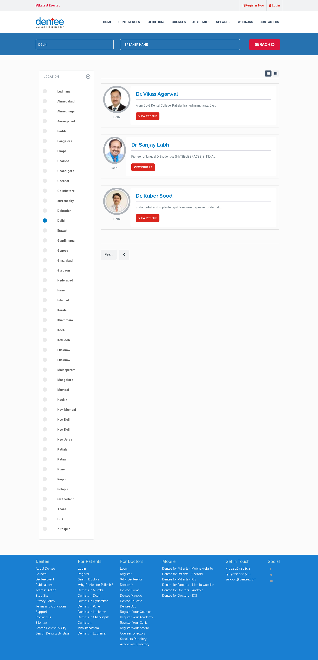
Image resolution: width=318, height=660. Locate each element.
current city (65, 201)
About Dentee (45, 568)
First (108, 254)
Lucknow (63, 350)
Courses (179, 22)
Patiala (62, 449)
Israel (61, 290)
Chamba (63, 161)
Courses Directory (133, 633)
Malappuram (66, 370)
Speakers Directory (133, 639)
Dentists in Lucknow (92, 612)
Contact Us (269, 22)
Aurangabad (66, 121)
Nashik (62, 399)
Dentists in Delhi (89, 595)
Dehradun (64, 211)
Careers (41, 574)
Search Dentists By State (52, 633)
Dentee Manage (131, 595)
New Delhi (64, 419)
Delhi (61, 220)
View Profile (147, 116)
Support (41, 612)
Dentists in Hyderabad (93, 601)
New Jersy (64, 439)
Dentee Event (45, 579)
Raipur (62, 479)
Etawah (62, 230)
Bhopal (62, 151)
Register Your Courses (135, 612)
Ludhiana (64, 91)
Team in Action (46, 590)
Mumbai (63, 390)
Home (107, 22)
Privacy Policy (45, 601)
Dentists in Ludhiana (92, 633)
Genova (62, 250)
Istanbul (63, 300)
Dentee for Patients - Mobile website (187, 568)
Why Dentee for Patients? (95, 584)
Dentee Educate (131, 601)
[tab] (66, 77)
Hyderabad (65, 280)
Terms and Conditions (51, 606)
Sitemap (41, 622)
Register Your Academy (136, 617)
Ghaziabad (65, 260)
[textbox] (74, 44)
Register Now (254, 5)
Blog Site (42, 595)
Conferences (129, 22)
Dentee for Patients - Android (182, 574)
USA (60, 519)
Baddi (61, 131)
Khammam (65, 320)
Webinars (245, 22)
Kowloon (63, 340)
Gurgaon (63, 270)
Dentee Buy (128, 606)
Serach (263, 44)
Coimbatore (66, 191)
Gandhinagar (66, 240)
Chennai (63, 181)
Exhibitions (155, 22)
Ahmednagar (66, 111)
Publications (44, 584)
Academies (201, 22)
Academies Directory (134, 644)
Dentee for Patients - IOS (179, 579)
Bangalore (64, 141)
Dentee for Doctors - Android (182, 590)
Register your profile (134, 628)
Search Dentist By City (51, 628)
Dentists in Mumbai (91, 590)
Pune (61, 469)
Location (51, 76)
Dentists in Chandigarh (93, 617)
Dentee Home (130, 590)
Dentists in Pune (89, 606)
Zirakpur (63, 529)
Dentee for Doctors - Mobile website (188, 584)
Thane (61, 509)
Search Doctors (89, 579)
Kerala (62, 310)
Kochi (61, 330)
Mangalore (65, 380)
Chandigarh (65, 171)
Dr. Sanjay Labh (150, 145)
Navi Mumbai (66, 409)
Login (275, 5)
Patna (61, 459)
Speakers (223, 22)
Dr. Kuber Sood (154, 196)
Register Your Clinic (134, 622)
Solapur (63, 489)
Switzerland (65, 499)
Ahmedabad (66, 101)
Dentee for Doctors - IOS (179, 595)
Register (83, 574)
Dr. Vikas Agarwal (157, 94)
